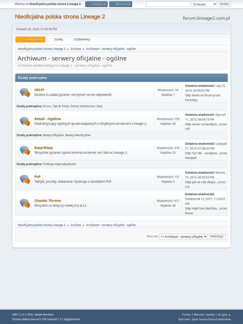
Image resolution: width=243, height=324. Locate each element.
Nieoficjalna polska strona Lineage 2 (60, 16)
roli (187, 187)
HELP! (39, 89)
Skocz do (152, 236)
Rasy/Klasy (43, 147)
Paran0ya (191, 100)
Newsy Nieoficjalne (77, 135)
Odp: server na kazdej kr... (202, 124)
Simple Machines (44, 314)
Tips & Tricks (60, 106)
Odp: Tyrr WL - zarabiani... (202, 153)
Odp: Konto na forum (198, 95)
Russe (189, 213)
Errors (47, 106)
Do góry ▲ (224, 314)
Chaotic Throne (47, 200)
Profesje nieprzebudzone (59, 164)
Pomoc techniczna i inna (86, 106)
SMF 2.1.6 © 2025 (22, 314)
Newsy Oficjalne (53, 135)
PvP (37, 176)
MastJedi (190, 158)
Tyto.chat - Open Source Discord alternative (204, 319)
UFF (187, 129)
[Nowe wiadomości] (25, 92)
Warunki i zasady (204, 314)
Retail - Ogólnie (47, 118)
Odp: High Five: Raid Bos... (202, 208)
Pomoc (186, 314)
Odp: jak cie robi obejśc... (201, 182)
